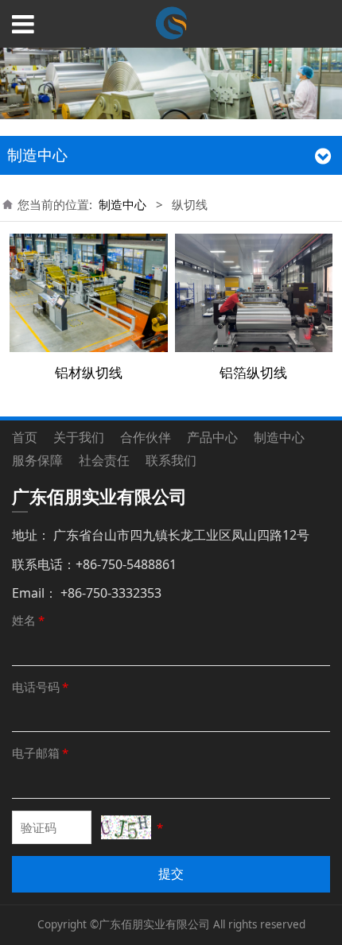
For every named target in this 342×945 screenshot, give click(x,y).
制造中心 (122, 204)
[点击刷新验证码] (126, 827)
